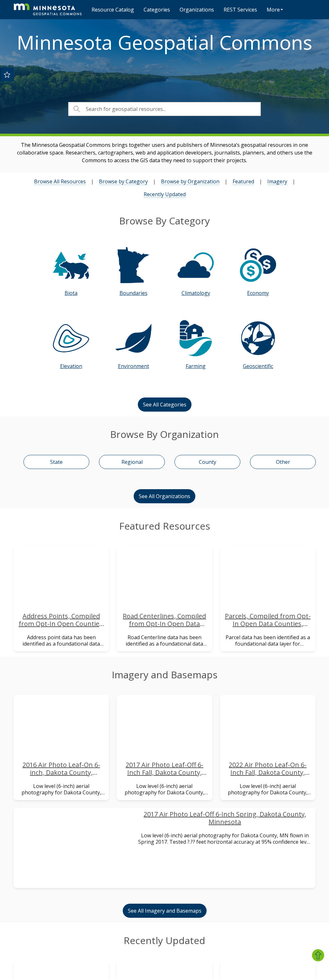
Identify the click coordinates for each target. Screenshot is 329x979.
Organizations (197, 9)
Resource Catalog (113, 9)
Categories (157, 9)
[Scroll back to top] (318, 955)
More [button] (273, 9)
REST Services (240, 9)
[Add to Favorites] (7, 74)
